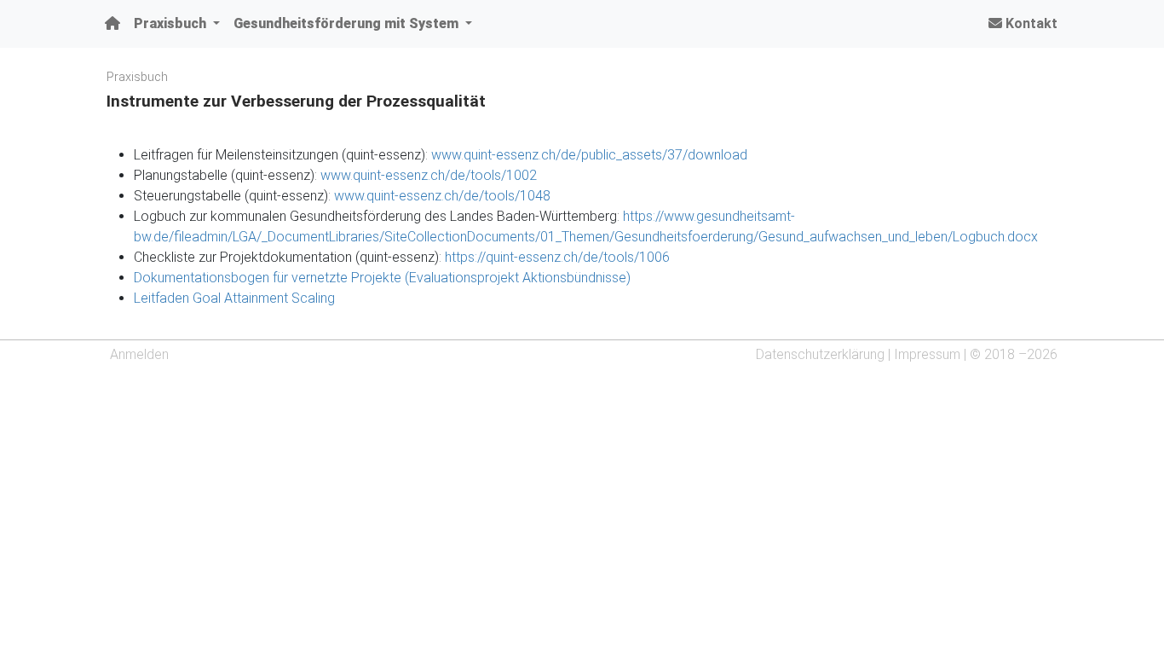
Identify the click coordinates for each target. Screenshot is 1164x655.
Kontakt (1029, 23)
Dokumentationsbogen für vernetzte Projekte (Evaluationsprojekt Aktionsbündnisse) (382, 278)
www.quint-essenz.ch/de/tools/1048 (442, 196)
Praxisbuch (137, 77)
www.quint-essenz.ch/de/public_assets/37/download (589, 155)
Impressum (927, 354)
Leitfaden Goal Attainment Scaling (234, 298)
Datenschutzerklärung (820, 354)
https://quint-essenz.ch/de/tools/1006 (557, 257)
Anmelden (139, 354)
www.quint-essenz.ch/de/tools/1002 (428, 175)
